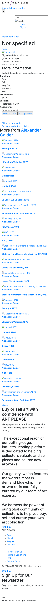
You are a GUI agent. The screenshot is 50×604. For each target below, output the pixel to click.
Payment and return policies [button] (15, 126)
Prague (10, 541)
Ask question (25, 113)
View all (5, 405)
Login (22, 24)
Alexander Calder (10, 36)
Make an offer (10, 113)
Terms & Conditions (16, 555)
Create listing (8, 8)
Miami (10, 538)
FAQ (9, 558)
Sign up (23, 27)
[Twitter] (5, 571)
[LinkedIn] (10, 571)
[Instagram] (3, 571)
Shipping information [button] (12, 123)
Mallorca (11, 544)
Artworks (20, 8)
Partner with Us (14, 551)
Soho (9, 535)
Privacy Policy (14, 561)
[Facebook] (7, 571)
